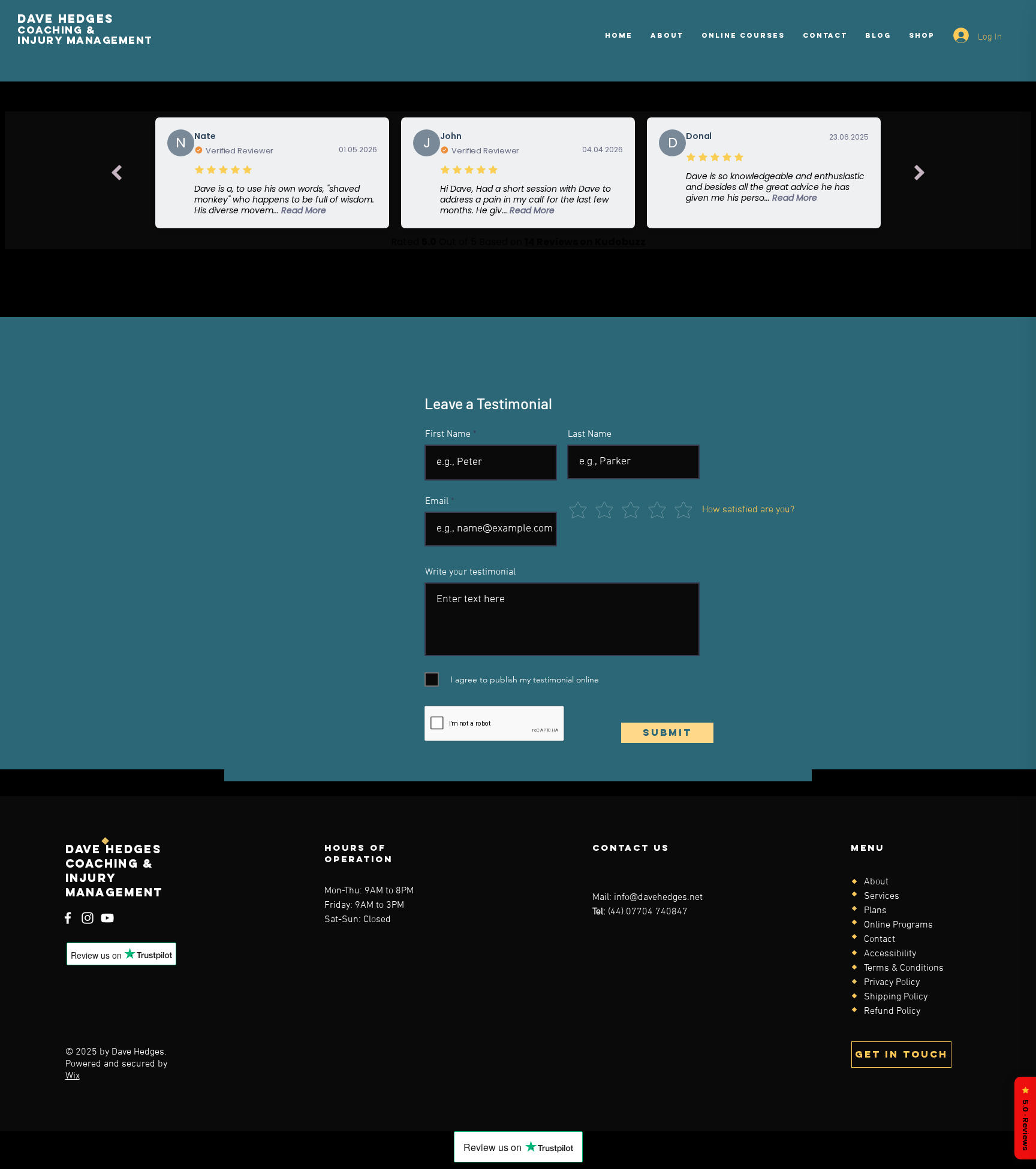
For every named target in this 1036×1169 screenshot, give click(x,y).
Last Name (590, 434)
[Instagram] (87, 918)
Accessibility (890, 954)
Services (881, 896)
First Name (448, 434)
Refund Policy (892, 1011)
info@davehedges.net (658, 898)
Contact (879, 940)
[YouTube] (107, 918)
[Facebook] (68, 918)
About (876, 882)
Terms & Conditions (904, 968)
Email (436, 501)
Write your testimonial (470, 572)
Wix (72, 1076)
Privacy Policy (892, 983)
